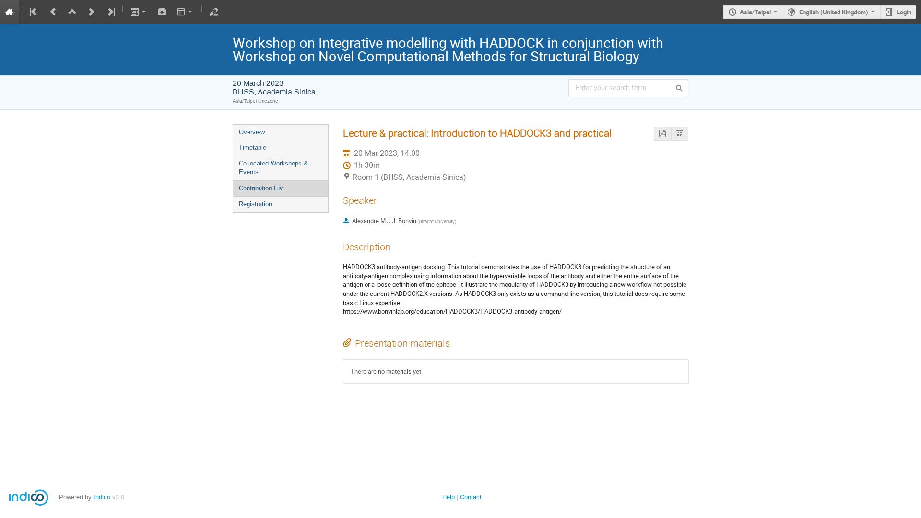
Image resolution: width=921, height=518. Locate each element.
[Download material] (162, 12)
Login (904, 12)
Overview (252, 132)
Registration (255, 204)
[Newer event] (91, 12)
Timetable (252, 147)
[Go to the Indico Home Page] (9, 12)
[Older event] (53, 12)
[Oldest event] (34, 12)
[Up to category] (72, 12)
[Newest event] (110, 12)
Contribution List (261, 188)
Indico (102, 497)
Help (448, 497)
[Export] (139, 12)
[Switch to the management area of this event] (214, 12)
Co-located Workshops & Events (273, 168)
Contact (471, 497)
